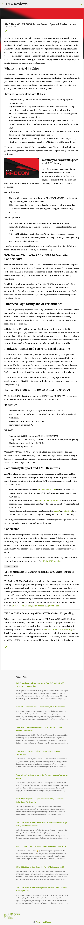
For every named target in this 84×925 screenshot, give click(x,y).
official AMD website (46, 490)
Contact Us (8, 918)
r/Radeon (68, 511)
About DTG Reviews (12, 914)
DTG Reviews (17, 4)
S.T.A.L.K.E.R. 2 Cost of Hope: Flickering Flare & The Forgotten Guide (40, 867)
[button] (5, 31)
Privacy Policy (9, 916)
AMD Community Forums (48, 500)
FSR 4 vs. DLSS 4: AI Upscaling (58, 629)
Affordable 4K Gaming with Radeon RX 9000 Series (35, 606)
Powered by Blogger (43, 922)
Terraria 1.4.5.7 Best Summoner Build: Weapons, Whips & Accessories (40, 707)
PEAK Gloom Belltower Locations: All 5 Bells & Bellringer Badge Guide (41, 846)
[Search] (81, 4)
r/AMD (57, 511)
